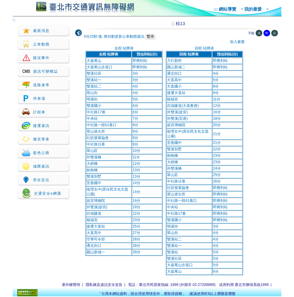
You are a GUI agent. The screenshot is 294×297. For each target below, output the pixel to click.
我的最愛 (253, 9)
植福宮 (92, 220)
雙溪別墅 (94, 176)
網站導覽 (227, 9)
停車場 (39, 98)
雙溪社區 (94, 73)
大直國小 (174, 86)
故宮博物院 (96, 201)
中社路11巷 (96, 144)
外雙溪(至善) (177, 118)
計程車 (39, 112)
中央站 (92, 118)
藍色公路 (41, 153)
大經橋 (92, 164)
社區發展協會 (98, 138)
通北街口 (94, 246)
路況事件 (41, 58)
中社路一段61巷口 (101, 125)
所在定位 (41, 180)
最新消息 (41, 31)
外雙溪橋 (94, 157)
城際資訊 (41, 166)
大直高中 (94, 233)
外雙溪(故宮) (97, 207)
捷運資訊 (41, 126)
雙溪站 (172, 252)
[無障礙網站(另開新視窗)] (27, 295)
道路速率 (41, 85)
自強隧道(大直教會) (183, 106)
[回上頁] (78, 33)
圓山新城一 (96, 252)
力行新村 (174, 61)
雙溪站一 (94, 80)
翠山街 (92, 93)
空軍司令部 (96, 239)
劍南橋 (92, 170)
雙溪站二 (94, 86)
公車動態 (41, 44)
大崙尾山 (94, 61)
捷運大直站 (96, 226)
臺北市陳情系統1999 (252, 285)
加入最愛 (237, 42)
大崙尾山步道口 (99, 67)
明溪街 (92, 99)
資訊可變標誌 (45, 71)
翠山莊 (92, 151)
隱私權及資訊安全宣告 (104, 285)
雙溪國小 (94, 106)
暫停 (150, 36)
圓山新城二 (176, 67)
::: (216, 9)
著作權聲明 (71, 285)
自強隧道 (94, 213)
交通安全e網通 (47, 193)
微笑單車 (41, 139)
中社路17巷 (96, 112)
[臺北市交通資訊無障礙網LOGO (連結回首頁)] (85, 11)
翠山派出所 (96, 131)
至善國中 (94, 183)
